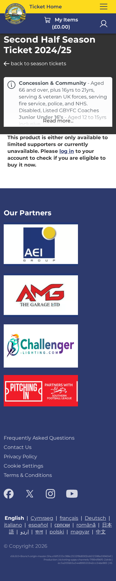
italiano (13, 525)
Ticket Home (45, 7)
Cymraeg (42, 518)
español (38, 525)
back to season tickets (38, 63)
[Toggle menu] (103, 6)
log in (66, 151)
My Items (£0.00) (65, 23)
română (86, 525)
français (69, 518)
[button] (58, 121)
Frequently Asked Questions (39, 438)
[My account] (103, 23)
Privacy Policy (20, 457)
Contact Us (18, 447)
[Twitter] (30, 493)
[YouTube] (72, 493)
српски (62, 525)
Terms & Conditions (28, 475)
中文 (101, 532)
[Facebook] (9, 493)
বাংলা (39, 532)
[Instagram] (50, 494)
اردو (24, 532)
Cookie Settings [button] (23, 466)
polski (56, 532)
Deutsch (95, 518)
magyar (80, 532)
